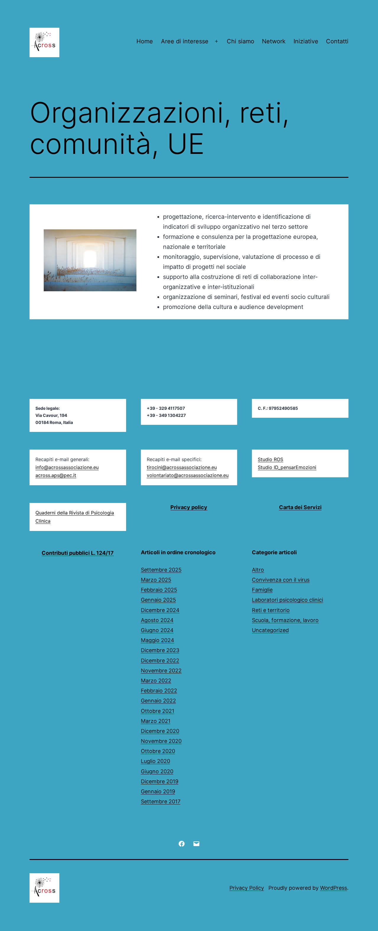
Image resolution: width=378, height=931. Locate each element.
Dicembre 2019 (159, 781)
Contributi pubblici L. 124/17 (78, 553)
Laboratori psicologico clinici (287, 600)
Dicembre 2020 (160, 731)
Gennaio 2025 (158, 600)
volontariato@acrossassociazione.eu (188, 475)
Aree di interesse (184, 41)
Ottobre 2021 (157, 711)
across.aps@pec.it (55, 475)
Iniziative (306, 41)
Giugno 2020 (157, 771)
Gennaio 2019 (158, 791)
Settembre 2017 (160, 801)
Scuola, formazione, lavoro (285, 620)
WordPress (333, 888)
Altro (258, 570)
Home (144, 41)
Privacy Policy (246, 888)
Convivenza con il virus (280, 580)
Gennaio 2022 (158, 701)
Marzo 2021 (155, 721)
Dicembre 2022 (160, 660)
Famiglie (262, 590)
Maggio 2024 (157, 640)
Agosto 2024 (157, 620)
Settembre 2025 (161, 570)
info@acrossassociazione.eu (67, 467)
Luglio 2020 (155, 761)
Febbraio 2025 (159, 590)
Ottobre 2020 (158, 751)
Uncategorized (270, 630)
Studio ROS (270, 459)
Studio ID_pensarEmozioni (287, 467)
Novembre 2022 (161, 670)
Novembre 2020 (161, 741)
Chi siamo (240, 41)
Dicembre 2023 (160, 650)
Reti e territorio (271, 610)
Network (274, 41)
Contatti (337, 41)
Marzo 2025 (156, 580)
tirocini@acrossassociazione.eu (182, 467)
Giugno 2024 (157, 630)
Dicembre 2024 (160, 610)
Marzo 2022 (156, 680)
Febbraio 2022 (159, 690)
